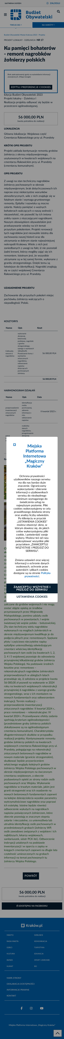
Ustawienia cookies (32, 597)
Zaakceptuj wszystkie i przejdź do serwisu (32, 588)
